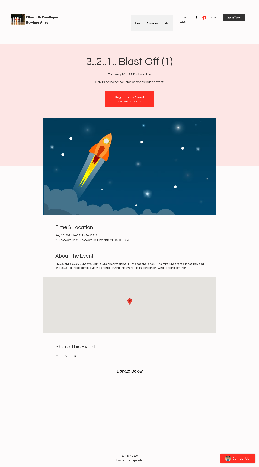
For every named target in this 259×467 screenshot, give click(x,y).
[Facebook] (196, 17)
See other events (129, 101)
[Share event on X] (65, 356)
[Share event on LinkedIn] (74, 356)
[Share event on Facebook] (57, 356)
